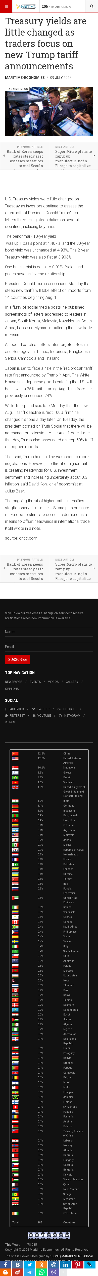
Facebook (16, 709)
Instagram (72, 715)
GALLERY (72, 682)
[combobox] (91, 6)
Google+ (70, 709)
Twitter (43, 709)
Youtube (44, 715)
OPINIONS (12, 689)
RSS (12, 722)
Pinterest (17, 715)
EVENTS (35, 682)
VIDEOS (53, 682)
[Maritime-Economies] (26, 6)
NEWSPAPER (13, 682)
